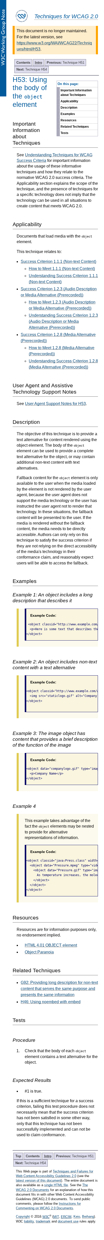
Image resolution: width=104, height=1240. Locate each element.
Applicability (69, 101)
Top (18, 1156)
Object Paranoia (39, 952)
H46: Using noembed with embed (51, 1002)
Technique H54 (31, 69)
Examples (68, 114)
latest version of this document (38, 1180)
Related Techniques (75, 126)
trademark (43, 1221)
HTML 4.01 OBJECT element (51, 945)
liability (29, 1221)
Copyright (23, 1217)
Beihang (88, 1217)
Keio (76, 1217)
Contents (23, 62)
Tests (64, 133)
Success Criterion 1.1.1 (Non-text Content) (58, 261)
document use (68, 1221)
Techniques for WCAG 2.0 (66, 16)
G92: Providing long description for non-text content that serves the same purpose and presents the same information (59, 988)
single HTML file (56, 1185)
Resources (68, 120)
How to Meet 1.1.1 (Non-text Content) (62, 268)
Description (69, 107)
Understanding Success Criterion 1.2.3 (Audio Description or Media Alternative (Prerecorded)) (63, 321)
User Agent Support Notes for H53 (55, 403)
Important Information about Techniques (76, 93)
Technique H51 (65, 62)
